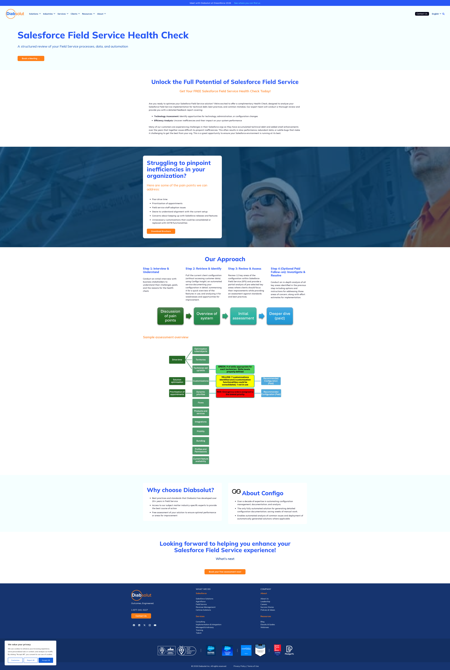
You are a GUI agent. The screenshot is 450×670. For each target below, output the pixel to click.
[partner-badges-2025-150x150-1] (227, 650)
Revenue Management (206, 607)
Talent (198, 633)
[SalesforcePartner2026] (210, 650)
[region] (30, 653)
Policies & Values (268, 610)
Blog (262, 621)
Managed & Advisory (205, 627)
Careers (264, 604)
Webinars (265, 627)
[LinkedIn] (139, 625)
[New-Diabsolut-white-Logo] (160, 595)
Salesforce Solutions (204, 598)
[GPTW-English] (277, 650)
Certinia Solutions (203, 610)
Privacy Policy (240, 666)
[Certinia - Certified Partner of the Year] (260, 650)
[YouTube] (155, 625)
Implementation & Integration (208, 624)
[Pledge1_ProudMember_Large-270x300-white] (289, 650)
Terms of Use (253, 666)
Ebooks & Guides (268, 624)
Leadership (265, 601)
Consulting (200, 621)
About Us (265, 598)
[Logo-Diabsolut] (15, 14)
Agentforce (201, 601)
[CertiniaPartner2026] (246, 650)
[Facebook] (134, 625)
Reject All (30, 660)
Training (199, 630)
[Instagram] (149, 625)
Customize (15, 660)
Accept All (46, 660)
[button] (40, 14)
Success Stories (267, 607)
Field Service (201, 604)
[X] (144, 625)
